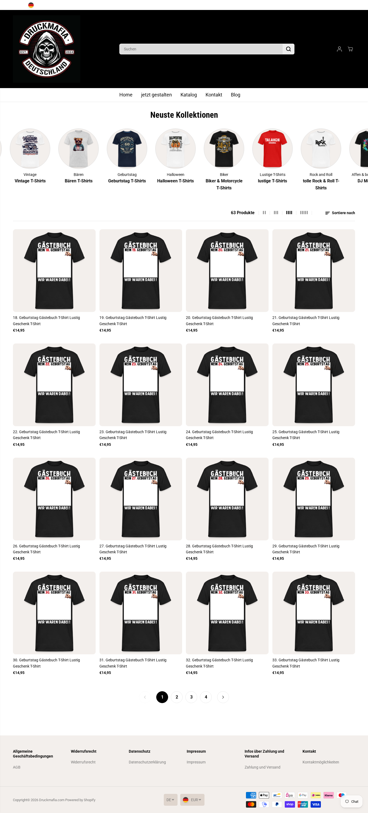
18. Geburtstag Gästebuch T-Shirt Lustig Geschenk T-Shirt (46, 320)
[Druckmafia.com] (46, 49)
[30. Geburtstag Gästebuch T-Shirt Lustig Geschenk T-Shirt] (54, 613)
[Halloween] (146, 148)
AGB (16, 767)
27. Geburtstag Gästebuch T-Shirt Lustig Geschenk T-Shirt (132, 549)
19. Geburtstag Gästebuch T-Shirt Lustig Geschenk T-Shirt (132, 320)
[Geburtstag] (98, 148)
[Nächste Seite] (223, 697)
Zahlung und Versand (262, 767)
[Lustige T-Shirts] (243, 148)
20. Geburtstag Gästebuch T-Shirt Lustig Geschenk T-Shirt (219, 320)
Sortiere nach (343, 213)
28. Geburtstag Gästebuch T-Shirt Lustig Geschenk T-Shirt (219, 549)
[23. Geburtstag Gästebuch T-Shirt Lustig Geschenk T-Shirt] (140, 384)
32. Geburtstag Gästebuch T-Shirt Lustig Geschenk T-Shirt (219, 663)
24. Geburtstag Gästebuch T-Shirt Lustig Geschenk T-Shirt (219, 435)
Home (126, 95)
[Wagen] (350, 49)
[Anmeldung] (339, 49)
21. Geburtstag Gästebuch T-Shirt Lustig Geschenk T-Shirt (305, 320)
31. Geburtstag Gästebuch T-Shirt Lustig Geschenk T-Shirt (132, 663)
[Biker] (195, 148)
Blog (235, 95)
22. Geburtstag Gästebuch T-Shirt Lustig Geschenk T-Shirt (46, 435)
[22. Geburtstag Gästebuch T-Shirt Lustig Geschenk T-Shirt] (54, 384)
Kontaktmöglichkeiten (321, 762)
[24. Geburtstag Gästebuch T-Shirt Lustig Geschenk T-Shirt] (227, 384)
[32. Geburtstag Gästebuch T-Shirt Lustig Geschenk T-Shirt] (227, 613)
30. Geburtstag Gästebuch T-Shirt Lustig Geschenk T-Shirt (46, 663)
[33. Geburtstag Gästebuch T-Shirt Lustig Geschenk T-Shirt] (313, 613)
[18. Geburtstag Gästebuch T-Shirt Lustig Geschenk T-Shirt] (54, 270)
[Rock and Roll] (292, 148)
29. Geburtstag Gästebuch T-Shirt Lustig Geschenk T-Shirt (305, 549)
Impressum (196, 762)
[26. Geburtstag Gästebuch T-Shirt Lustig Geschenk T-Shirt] (54, 499)
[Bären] (49, 148)
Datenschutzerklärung (147, 762)
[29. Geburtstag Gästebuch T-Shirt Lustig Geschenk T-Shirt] (313, 499)
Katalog (188, 95)
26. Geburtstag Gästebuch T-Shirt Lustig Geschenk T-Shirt (46, 549)
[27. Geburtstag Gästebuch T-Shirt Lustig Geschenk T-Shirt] (140, 499)
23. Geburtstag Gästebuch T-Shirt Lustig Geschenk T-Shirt (132, 435)
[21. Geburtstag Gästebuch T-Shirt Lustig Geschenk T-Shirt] (313, 270)
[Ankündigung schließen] (350, 5)
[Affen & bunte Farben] (340, 148)
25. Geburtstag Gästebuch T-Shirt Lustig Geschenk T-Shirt (305, 435)
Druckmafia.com (51, 800)
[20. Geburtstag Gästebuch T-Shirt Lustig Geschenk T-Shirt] (227, 270)
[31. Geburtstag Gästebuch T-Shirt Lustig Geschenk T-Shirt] (140, 613)
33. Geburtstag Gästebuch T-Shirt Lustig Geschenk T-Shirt (305, 663)
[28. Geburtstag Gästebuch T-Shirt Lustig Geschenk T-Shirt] (227, 499)
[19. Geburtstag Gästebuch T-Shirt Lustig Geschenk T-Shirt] (140, 270)
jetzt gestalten (156, 95)
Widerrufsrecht (83, 762)
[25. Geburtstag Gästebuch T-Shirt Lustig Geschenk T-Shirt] (313, 384)
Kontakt (214, 95)
